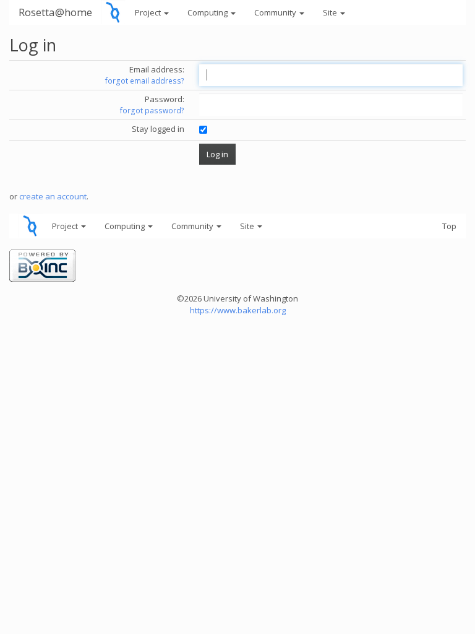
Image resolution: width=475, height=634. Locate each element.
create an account (53, 196)
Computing (208, 12)
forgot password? (152, 110)
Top (449, 226)
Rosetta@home (55, 12)
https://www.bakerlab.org (238, 310)
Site (331, 12)
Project (149, 12)
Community (276, 12)
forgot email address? (144, 81)
